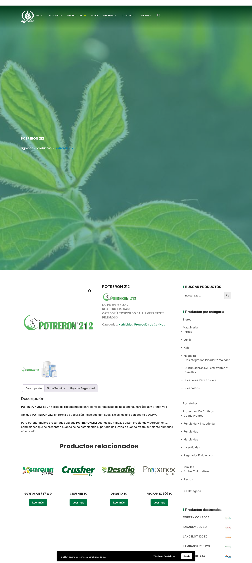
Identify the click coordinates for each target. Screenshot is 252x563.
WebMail (146, 15)
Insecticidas (192, 447)
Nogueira (190, 355)
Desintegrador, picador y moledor (207, 360)
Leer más (38, 502)
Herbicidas (125, 324)
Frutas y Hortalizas (196, 471)
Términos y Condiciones (164, 556)
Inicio (39, 15)
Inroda (188, 331)
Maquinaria (190, 327)
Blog (94, 15)
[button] (159, 15)
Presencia (109, 15)
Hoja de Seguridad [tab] (82, 388)
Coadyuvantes (193, 415)
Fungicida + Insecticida (199, 423)
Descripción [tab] (34, 388)
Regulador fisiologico (198, 455)
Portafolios (190, 403)
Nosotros (55, 15)
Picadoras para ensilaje (200, 380)
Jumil (187, 339)
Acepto (187, 556)
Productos (74, 15)
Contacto (128, 15)
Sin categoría (192, 491)
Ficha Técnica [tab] (55, 388)
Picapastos (192, 388)
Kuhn (187, 347)
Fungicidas (191, 431)
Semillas (188, 467)
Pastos (188, 479)
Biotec (187, 319)
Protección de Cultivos (149, 324)
